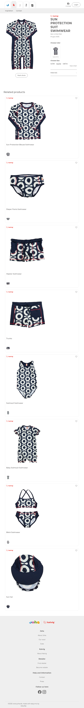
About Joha (42, 635)
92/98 (53, 64)
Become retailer (42, 667)
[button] (76, 5)
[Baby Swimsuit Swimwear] (41, 444)
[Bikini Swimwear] (41, 509)
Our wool (42, 640)
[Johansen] (26, 5)
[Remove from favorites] (76, 98)
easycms (34, 704)
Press (42, 681)
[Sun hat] (41, 573)
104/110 (58, 64)
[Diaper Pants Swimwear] (41, 186)
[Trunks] (41, 315)
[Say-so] (32, 5)
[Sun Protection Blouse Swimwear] (41, 121)
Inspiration (9, 11)
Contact (19, 11)
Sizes (42, 644)
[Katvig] (13, 4)
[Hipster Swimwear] (41, 250)
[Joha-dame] (20, 5)
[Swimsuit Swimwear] (41, 379)
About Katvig (42, 653)
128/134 (65, 64)
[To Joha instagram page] (44, 692)
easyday (23, 706)
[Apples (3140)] (8, 155)
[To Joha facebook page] (39, 692)
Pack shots (22, 75)
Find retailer (42, 663)
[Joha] (7, 5)
